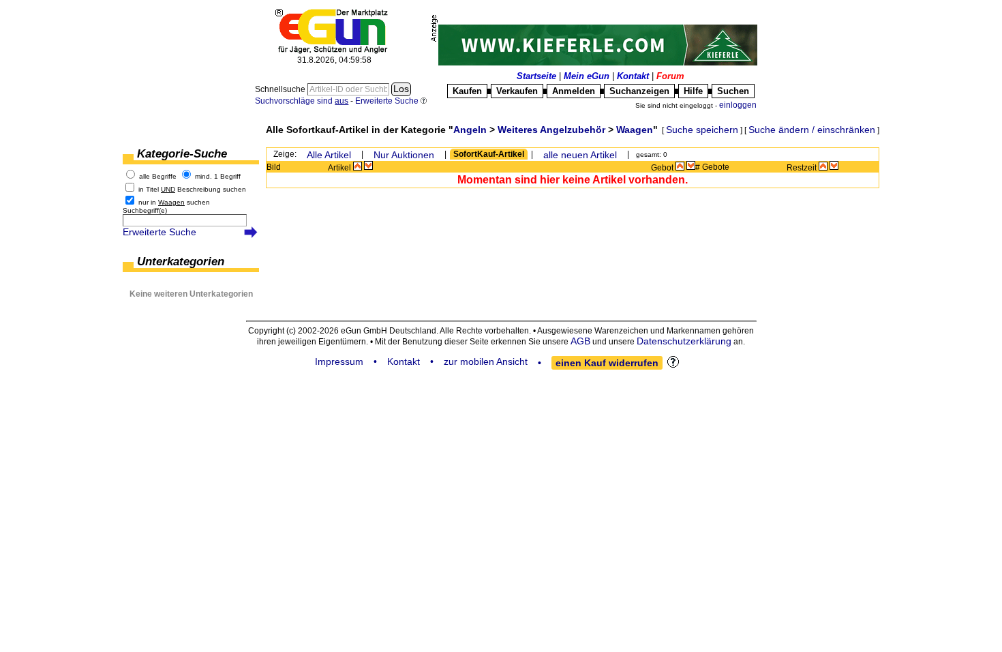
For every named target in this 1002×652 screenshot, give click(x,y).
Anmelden (573, 91)
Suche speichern (702, 129)
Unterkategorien (180, 261)
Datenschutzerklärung (684, 341)
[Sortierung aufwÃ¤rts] (357, 166)
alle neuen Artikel (580, 154)
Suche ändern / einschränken (811, 129)
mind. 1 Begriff (218, 176)
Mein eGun (586, 76)
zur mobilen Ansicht (486, 361)
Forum (670, 76)
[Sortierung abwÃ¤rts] (368, 166)
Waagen (634, 129)
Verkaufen (517, 91)
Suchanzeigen (639, 91)
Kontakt (633, 76)
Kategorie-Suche (182, 153)
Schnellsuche (281, 89)
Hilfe (693, 91)
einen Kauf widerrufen (607, 362)
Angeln (470, 129)
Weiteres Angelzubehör (551, 129)
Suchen (733, 91)
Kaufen (467, 91)
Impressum (339, 361)
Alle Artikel (329, 154)
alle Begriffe (158, 176)
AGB (580, 341)
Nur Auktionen (404, 154)
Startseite (536, 76)
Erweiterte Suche (159, 231)
